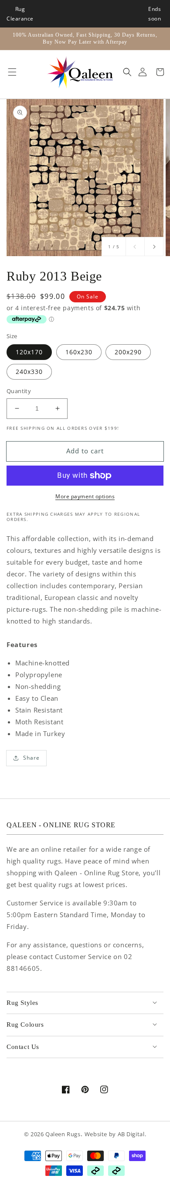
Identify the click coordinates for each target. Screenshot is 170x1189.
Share (31, 757)
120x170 (29, 352)
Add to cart (85, 450)
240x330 (29, 371)
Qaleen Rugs (63, 1134)
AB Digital (131, 1134)
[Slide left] (135, 246)
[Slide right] (153, 246)
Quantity (19, 391)
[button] (10, 72)
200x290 (128, 352)
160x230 (78, 352)
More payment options (85, 496)
